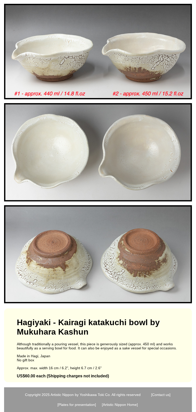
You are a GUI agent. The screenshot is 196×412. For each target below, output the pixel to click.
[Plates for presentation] (76, 405)
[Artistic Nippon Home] (120, 405)
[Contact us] (160, 395)
